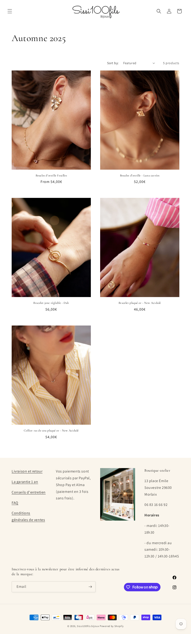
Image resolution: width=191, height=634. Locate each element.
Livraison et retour (27, 471)
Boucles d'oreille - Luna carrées (140, 175)
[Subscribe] (90, 586)
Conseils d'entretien (29, 492)
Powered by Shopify (112, 626)
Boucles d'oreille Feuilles (51, 175)
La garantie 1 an (25, 481)
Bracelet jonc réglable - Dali (51, 303)
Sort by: (112, 63)
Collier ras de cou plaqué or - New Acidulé (51, 430)
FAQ (15, 502)
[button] (10, 11)
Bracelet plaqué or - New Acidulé (140, 303)
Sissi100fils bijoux (88, 626)
